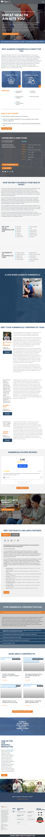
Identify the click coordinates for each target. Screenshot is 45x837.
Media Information (20, 819)
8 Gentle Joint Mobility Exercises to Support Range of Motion (10, 675)
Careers (18, 822)
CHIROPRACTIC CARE (11, 75)
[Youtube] (5, 171)
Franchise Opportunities (21, 811)
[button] (22, 612)
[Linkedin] (39, 815)
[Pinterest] (12, 171)
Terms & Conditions (31, 819)
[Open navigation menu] (42, 2)
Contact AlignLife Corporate (30, 812)
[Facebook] (3, 171)
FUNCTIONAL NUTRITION (31, 75)
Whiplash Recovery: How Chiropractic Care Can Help (9, 701)
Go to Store (6, 592)
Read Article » (5, 680)
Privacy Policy (29, 815)
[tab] (22, 534)
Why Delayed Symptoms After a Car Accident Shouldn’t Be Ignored (33, 675)
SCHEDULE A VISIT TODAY (22, 799)
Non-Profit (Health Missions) (20, 815)
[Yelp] (7, 171)
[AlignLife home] (6, 2)
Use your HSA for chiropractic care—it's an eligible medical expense (22, 42)
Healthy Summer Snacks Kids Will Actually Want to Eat (33, 701)
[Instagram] (10, 171)
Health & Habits (10, 750)
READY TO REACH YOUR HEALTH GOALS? (22, 796)
